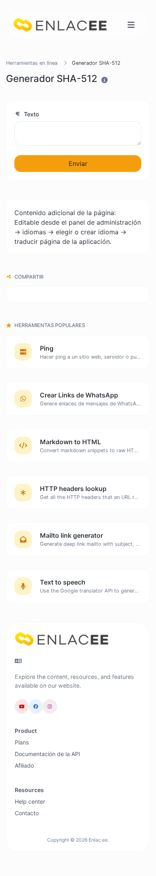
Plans (22, 742)
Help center (30, 801)
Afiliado (24, 765)
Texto (30, 114)
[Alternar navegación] (131, 25)
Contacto (27, 813)
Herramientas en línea (31, 63)
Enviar (78, 164)
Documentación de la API (47, 753)
